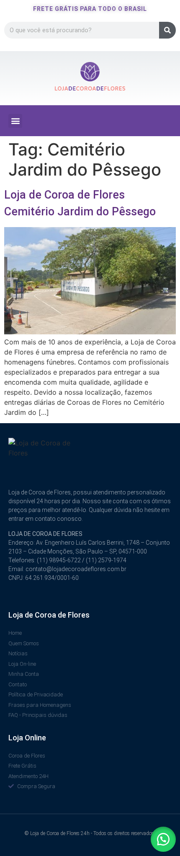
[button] (15, 121)
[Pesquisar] (167, 30)
